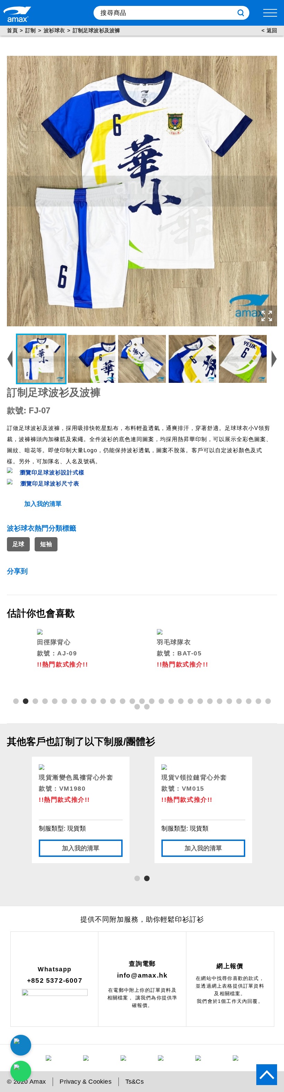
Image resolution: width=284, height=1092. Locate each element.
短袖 (46, 544)
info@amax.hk (142, 975)
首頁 (12, 30)
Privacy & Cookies (85, 1081)
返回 (272, 30)
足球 (18, 544)
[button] (16, 701)
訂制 (30, 30)
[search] (240, 13)
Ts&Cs (134, 1081)
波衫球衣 (54, 30)
